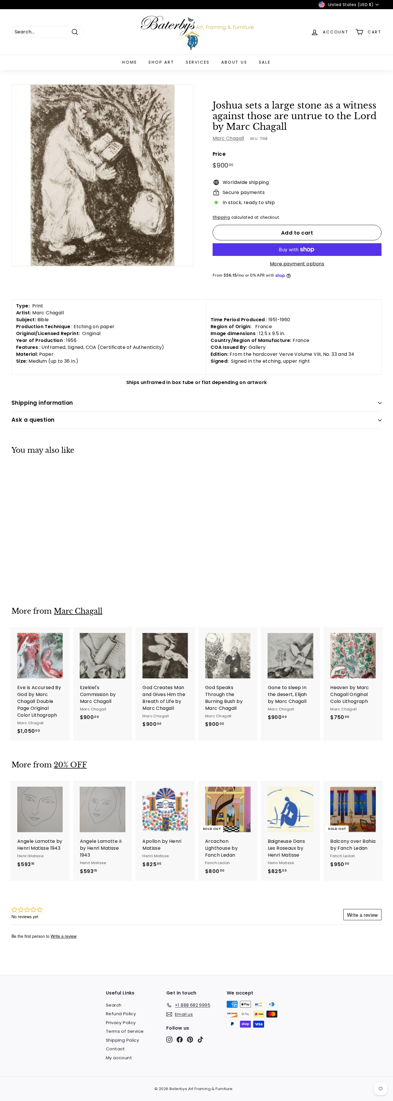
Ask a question (33, 420)
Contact (115, 1049)
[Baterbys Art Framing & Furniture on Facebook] (180, 1039)
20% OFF (70, 764)
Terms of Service (125, 1031)
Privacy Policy (121, 1023)
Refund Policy (121, 1014)
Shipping (221, 217)
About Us (234, 62)
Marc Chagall (228, 138)
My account (119, 1058)
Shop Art (161, 62)
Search (113, 1005)
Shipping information (42, 403)
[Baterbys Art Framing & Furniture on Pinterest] (190, 1039)
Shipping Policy (122, 1040)
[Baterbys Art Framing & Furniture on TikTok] (200, 1039)
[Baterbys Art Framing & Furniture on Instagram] (169, 1039)
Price (219, 154)
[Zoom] (102, 175)
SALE (265, 62)
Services (198, 62)
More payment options (297, 263)
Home (129, 62)
